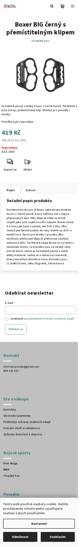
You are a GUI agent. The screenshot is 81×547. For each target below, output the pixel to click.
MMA (6, 469)
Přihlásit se (16, 329)
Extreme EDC (40, 41)
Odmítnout (20, 537)
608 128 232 (10, 371)
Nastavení (39, 523)
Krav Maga (10, 463)
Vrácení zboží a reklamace (21, 428)
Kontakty (9, 409)
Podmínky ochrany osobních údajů (26, 422)
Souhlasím (58, 537)
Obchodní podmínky (17, 415)
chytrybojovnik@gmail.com (21, 367)
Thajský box (11, 475)
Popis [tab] (11, 190)
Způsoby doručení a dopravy (22, 434)
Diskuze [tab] (31, 190)
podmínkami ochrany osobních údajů (50, 319)
